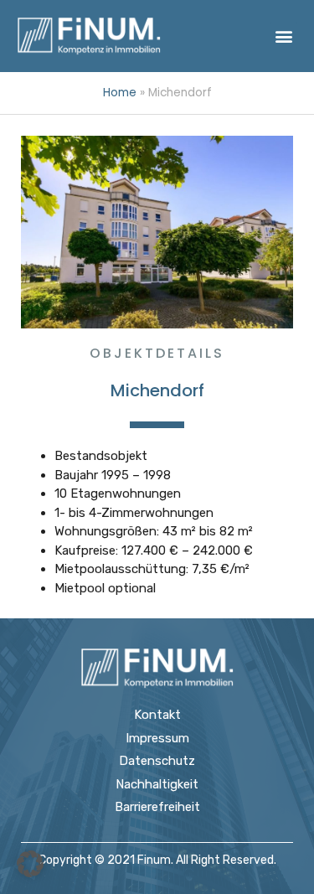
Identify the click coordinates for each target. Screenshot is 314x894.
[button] (283, 35)
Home (119, 93)
